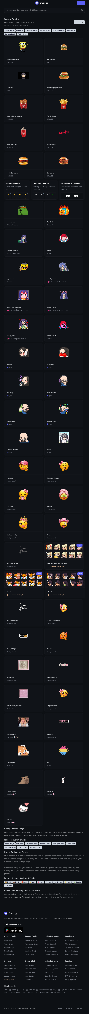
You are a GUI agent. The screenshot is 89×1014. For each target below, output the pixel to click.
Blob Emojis (8, 951)
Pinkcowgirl (51, 535)
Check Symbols (51, 951)
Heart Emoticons (71, 940)
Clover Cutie (51, 225)
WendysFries (51, 116)
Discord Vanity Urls (58, 992)
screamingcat (11, 791)
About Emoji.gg (71, 965)
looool (49, 449)
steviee (9, 282)
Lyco (10, 367)
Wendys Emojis (45, 30)
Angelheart (10, 677)
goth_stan (10, 87)
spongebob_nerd (13, 59)
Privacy (69, 1008)
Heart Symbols (50, 940)
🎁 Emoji (24, 882)
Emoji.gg (12, 913)
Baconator (50, 173)
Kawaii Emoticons (71, 951)
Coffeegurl (10, 506)
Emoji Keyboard (51, 976)
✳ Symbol (77, 882)
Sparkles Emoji (30, 951)
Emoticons (49, 972)
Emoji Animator (30, 969)
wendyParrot (51, 336)
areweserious (11, 734)
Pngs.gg (56, 990)
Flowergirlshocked (53, 620)
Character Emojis (32, 30)
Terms (59, 1008)
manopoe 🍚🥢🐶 (13, 737)
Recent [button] (78, 22)
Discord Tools (28, 992)
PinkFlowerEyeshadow (14, 706)
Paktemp (10, 62)
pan (48, 762)
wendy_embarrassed (14, 307)
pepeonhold (11, 222)
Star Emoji (28, 947)
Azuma (49, 452)
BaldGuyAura (51, 393)
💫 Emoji (32, 882)
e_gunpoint (10, 279)
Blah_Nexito (11, 762)
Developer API (70, 969)
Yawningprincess (53, 478)
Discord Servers (15, 992)
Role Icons (8, 940)
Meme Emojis (9, 955)
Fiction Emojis (22, 34)
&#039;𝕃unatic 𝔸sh (13, 253)
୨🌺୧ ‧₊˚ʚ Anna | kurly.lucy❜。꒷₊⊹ (57, 282)
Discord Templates (42, 992)
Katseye (50, 734)
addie (9, 90)
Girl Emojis (20, 30)
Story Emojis (71, 30)
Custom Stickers (10, 969)
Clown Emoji (29, 955)
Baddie (49, 649)
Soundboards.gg (45, 990)
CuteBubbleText (52, 677)
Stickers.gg (33, 990)
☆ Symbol (58, 882)
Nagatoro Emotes (54, 592)
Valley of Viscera (12, 225)
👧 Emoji (8, 882)
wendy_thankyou (52, 307)
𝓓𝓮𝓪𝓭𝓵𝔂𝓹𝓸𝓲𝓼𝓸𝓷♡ (11, 481)
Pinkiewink (10, 478)
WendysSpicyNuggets (14, 116)
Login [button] (80, 3)
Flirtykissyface (52, 706)
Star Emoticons (71, 944)
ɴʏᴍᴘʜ (49, 253)
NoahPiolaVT (11, 765)
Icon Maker (29, 979)
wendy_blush (51, 279)
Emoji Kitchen (30, 972)
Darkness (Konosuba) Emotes (57, 563)
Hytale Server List (68, 990)
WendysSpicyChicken (54, 87)
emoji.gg (43, 3)
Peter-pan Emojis (59, 30)
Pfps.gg (25, 990)
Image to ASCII (50, 979)
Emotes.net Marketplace (56, 566)
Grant (48, 62)
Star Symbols (50, 947)
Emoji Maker (29, 965)
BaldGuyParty (51, 421)
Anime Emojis (9, 947)
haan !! (49, 765)
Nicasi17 (49, 339)
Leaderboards (9, 976)
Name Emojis (9, 30)
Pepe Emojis (9, 944)
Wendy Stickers (22, 897)
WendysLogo (51, 144)
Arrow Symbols (50, 944)
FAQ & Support (71, 976)
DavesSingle (51, 59)
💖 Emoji (40, 882)
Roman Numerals (51, 955)
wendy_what (11, 336)
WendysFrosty (12, 144)
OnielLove (50, 364)
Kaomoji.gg (16, 990)
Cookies (78, 1008)
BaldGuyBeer (11, 421)
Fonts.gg (7, 990)
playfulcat (50, 791)
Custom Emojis (9, 965)
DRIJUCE (50, 90)
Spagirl (49, 506)
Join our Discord (15, 924)
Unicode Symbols (51, 969)
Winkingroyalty (12, 535)
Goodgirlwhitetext (13, 620)
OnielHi (9, 364)
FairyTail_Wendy (12, 250)
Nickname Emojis (35, 847)
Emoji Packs (8, 972)
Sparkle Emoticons (72, 947)
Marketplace (9, 979)
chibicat (9, 819)
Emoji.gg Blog (70, 979)
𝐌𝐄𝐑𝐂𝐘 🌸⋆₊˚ (11, 794)
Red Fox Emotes (12, 592)
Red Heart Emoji (31, 940)
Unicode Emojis (51, 965)
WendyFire (50, 222)
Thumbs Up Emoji (31, 944)
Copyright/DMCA (71, 972)
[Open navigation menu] (5, 3)
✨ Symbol (68, 882)
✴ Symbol (8, 885)
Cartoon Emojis (10, 34)
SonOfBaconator (12, 173)
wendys (49, 250)
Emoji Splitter (29, 976)
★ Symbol (49, 882)
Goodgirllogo (11, 649)
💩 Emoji (16, 882)
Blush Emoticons (71, 955)
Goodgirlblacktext (13, 563)
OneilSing (10, 393)
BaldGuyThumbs (12, 449)
